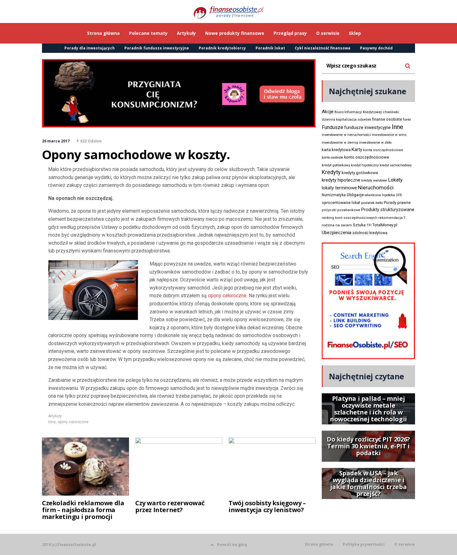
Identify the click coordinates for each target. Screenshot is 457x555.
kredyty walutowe (374, 180)
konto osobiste (332, 157)
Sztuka (359, 225)
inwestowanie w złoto (375, 143)
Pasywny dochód (376, 48)
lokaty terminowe (339, 188)
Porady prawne (397, 202)
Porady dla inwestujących (89, 48)
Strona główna (319, 544)
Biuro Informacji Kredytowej (358, 112)
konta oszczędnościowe (383, 150)
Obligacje (355, 194)
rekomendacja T (392, 218)
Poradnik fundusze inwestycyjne (156, 48)
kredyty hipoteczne (341, 180)
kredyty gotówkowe (360, 172)
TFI (369, 225)
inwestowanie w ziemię (340, 143)
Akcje (328, 111)
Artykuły (55, 416)
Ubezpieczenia (336, 232)
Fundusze (332, 127)
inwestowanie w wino (389, 134)
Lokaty (395, 180)
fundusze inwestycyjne (367, 127)
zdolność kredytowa (369, 233)
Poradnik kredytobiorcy (222, 48)
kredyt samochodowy (396, 165)
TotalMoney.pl (384, 225)
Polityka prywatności (364, 544)
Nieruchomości (376, 187)
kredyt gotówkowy (336, 165)
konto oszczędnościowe (366, 157)
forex (407, 119)
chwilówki (391, 112)
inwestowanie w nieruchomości (346, 135)
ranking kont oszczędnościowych (349, 218)
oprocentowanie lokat (341, 203)
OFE (399, 195)
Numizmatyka (334, 195)
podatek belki (372, 203)
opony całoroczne (227, 295)
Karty (357, 149)
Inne (52, 422)
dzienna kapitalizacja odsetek (346, 120)
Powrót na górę (232, 544)
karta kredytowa (336, 149)
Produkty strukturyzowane (387, 209)
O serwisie (404, 544)
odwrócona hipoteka (380, 195)
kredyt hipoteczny (365, 165)
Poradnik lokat (270, 48)
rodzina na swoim (337, 225)
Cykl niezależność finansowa (322, 48)
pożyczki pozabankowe (341, 210)
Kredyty (331, 172)
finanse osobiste (387, 119)
